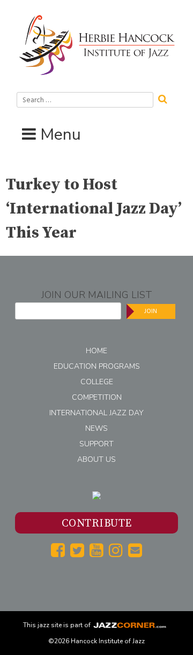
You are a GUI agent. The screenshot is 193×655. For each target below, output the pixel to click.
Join (150, 311)
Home (96, 351)
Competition (97, 397)
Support (96, 444)
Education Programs (97, 366)
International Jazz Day (96, 413)
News (96, 428)
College (96, 382)
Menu (60, 135)
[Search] (166, 98)
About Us (96, 459)
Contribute (97, 523)
